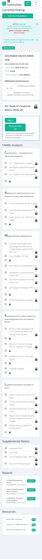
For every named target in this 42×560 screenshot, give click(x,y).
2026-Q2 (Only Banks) (17, 16)
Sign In (27, 3)
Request (31, 481)
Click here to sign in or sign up (14, 42)
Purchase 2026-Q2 (15, 127)
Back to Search (8, 48)
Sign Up (36, 3)
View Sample (21, 485)
